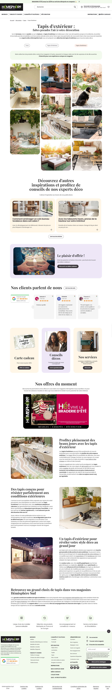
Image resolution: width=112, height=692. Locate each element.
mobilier (65, 468)
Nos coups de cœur (57, 669)
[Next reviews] (98, 306)
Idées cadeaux (56, 671)
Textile (53, 652)
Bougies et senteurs (56, 662)
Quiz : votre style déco (58, 677)
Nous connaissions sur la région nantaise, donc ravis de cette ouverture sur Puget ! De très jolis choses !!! (88, 307)
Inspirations (55, 665)
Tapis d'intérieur (52, 45)
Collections (55, 674)
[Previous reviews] (33, 306)
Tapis (52, 655)
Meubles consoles (35, 646)
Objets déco (54, 647)
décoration (85, 466)
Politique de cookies (39, 687)
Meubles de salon (35, 644)
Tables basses (34, 662)
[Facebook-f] (71, 667)
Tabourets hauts (34, 660)
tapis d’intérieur (22, 601)
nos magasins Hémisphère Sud (72, 597)
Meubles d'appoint (35, 649)
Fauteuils (53, 642)
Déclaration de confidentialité (57, 687)
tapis (70, 455)
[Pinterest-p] (77, 667)
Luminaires (54, 650)
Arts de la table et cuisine (58, 660)
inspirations (79, 556)
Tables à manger (34, 655)
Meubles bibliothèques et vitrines (39, 642)
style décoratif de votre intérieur (88, 554)
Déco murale (54, 657)
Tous (27, 45)
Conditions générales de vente (79, 687)
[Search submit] (75, 7)
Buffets (32, 639)
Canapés (53, 639)
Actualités (74, 662)
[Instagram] (74, 667)
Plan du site (107, 687)
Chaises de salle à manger (37, 657)
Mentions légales (96, 687)
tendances (91, 556)
